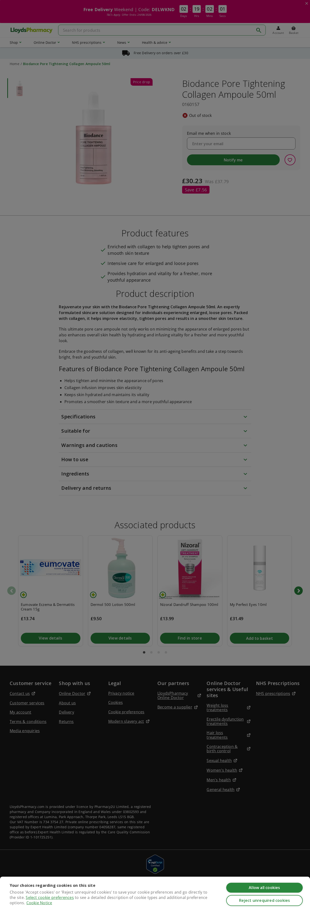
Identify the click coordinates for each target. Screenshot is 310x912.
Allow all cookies (264, 887)
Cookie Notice (39, 902)
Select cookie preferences (50, 897)
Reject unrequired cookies (264, 900)
